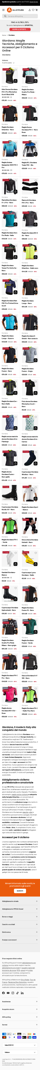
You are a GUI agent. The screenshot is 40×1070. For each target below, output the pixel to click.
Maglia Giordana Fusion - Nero (7, 369)
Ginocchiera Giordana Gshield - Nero (30, 541)
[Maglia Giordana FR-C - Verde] (10, 526)
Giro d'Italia (25, 980)
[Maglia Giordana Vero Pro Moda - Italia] (10, 219)
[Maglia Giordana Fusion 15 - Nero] (30, 594)
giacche (25, 812)
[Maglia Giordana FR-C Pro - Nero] (10, 661)
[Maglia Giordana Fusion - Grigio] (30, 355)
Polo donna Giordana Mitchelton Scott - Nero (29, 403)
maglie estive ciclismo (20, 794)
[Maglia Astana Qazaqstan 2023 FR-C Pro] (10, 148)
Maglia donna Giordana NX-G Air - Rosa (9, 710)
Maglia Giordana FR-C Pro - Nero (10, 676)
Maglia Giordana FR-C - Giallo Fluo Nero (30, 709)
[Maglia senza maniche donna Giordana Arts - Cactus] (30, 423)
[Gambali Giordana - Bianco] (10, 558)
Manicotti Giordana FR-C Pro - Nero (29, 201)
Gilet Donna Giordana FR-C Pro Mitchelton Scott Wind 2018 (9, 91)
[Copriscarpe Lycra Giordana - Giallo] (30, 558)
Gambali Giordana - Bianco (9, 573)
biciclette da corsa (9, 970)
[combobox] (20, 16)
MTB (18, 970)
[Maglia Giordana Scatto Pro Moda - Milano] (30, 75)
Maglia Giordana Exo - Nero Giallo (10, 402)
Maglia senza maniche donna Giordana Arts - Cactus (30, 439)
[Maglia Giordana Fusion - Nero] (10, 355)
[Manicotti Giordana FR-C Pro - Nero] (30, 186)
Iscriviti (20, 891)
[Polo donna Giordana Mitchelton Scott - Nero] (30, 387)
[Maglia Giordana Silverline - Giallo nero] (30, 252)
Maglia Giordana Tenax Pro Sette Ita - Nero (9, 267)
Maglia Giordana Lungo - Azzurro (8, 337)
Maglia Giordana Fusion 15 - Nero (28, 609)
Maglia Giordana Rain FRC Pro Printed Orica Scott (10, 303)
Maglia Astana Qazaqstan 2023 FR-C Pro (10, 164)
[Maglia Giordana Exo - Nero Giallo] (10, 387)
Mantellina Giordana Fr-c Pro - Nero (9, 201)
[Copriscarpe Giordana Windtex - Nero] (30, 458)
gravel (23, 970)
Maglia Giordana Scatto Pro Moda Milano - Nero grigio (9, 642)
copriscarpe (15, 847)
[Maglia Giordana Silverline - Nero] (10, 113)
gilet (31, 812)
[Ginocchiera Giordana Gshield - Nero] (30, 526)
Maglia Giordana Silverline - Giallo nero (30, 266)
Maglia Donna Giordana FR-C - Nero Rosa (30, 129)
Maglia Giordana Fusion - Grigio (27, 370)
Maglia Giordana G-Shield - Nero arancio (30, 337)
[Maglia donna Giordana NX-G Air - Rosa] (10, 694)
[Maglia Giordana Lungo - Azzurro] (10, 322)
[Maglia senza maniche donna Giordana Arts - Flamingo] (10, 423)
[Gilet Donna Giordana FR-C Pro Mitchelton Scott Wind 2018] (10, 75)
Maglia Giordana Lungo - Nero (27, 302)
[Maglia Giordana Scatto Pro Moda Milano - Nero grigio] (10, 626)
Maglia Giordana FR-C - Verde (10, 541)
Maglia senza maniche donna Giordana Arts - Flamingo (10, 438)
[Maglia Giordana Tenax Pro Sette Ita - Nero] (10, 252)
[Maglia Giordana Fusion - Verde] (30, 626)
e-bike (30, 970)
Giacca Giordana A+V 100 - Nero (29, 676)
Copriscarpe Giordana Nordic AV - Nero (10, 508)
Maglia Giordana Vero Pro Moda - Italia (9, 234)
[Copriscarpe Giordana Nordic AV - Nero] (10, 493)
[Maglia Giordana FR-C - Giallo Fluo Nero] (30, 694)
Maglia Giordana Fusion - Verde (27, 641)
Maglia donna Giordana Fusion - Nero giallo (8, 474)
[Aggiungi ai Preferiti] (15, 70)
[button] (36, 10)
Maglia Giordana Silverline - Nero (8, 128)
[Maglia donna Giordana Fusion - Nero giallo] (10, 458)
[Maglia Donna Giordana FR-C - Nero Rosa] (30, 113)
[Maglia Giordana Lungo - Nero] (30, 287)
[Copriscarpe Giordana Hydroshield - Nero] (10, 594)
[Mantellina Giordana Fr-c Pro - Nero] (10, 186)
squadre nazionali (28, 968)
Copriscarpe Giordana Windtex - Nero (30, 473)
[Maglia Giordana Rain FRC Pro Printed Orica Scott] (10, 287)
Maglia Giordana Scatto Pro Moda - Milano (28, 91)
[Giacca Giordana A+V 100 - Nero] (30, 661)
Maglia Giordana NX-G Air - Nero (30, 234)
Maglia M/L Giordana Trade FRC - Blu (29, 163)
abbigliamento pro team (11, 968)
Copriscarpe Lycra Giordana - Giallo (29, 573)
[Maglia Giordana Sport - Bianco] (30, 493)
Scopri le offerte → (20, 29)
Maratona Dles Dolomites (17, 982)
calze (8, 847)
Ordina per (5, 60)
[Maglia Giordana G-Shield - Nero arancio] (30, 322)
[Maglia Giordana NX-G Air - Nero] (30, 219)
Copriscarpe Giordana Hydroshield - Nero (10, 609)
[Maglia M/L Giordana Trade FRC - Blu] (30, 148)
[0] (33, 10)
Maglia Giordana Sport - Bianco (30, 508)
